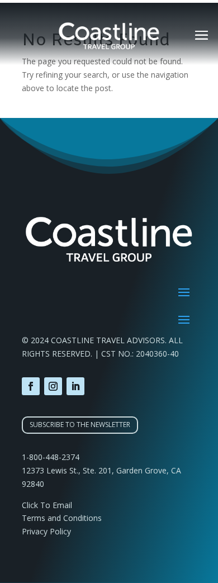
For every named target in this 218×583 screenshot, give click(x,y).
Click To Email (47, 505)
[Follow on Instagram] (53, 386)
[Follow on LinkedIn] (75, 386)
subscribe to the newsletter (80, 424)
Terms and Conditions (62, 518)
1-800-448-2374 (50, 457)
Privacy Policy (46, 531)
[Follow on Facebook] (31, 386)
